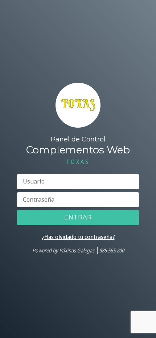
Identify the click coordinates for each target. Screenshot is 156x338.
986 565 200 (111, 250)
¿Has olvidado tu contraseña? (78, 237)
